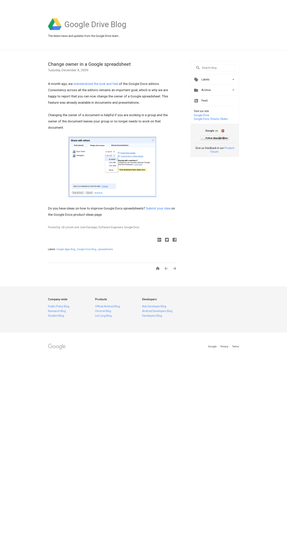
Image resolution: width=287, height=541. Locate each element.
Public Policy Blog (58, 306)
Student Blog (56, 315)
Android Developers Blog (157, 311)
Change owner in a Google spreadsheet (89, 64)
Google (212, 346)
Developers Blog (152, 315)
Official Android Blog (107, 306)
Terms (235, 346)
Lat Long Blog (103, 315)
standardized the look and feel (95, 84)
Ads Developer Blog (154, 306)
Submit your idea (158, 208)
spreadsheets (105, 249)
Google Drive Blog (87, 249)
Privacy (224, 346)
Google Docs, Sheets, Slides (211, 118)
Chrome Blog (103, 311)
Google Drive (201, 115)
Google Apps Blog (66, 249)
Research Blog (57, 311)
